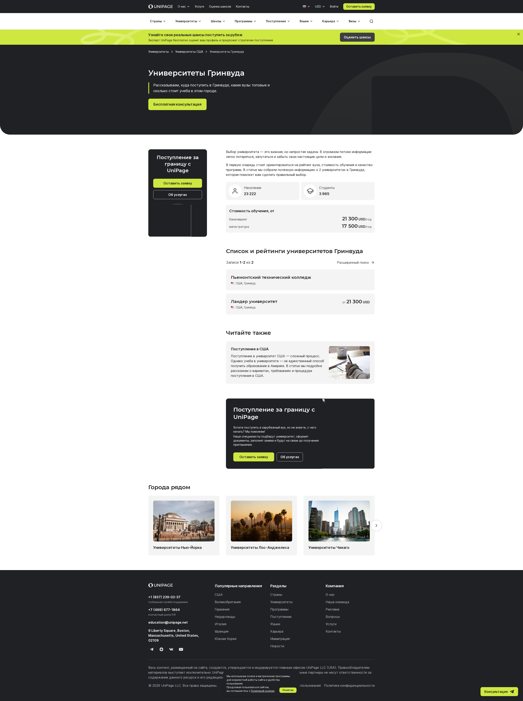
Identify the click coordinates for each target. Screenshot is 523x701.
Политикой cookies (263, 690)
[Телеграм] (151, 649)
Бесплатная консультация (177, 104)
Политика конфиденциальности (349, 685)
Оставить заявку (359, 6)
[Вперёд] (376, 525)
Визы (352, 21)
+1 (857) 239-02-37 (164, 597)
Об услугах (177, 195)
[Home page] (160, 6)
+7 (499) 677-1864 (164, 610)
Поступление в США (250, 349)
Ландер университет (254, 301)
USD (318, 6)
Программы (243, 21)
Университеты (186, 21)
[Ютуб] (181, 649)
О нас (182, 6)
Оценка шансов (220, 6)
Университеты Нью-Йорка (177, 547)
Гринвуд (249, 283)
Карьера (328, 21)
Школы (216, 21)
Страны (156, 21)
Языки (304, 21)
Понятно (288, 690)
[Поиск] (371, 21)
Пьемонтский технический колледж (271, 277)
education (168, 622)
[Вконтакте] (171, 649)
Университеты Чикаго (328, 547)
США (239, 283)
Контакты (242, 6)
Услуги (199, 6)
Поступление (276, 21)
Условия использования (302, 685)
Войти (334, 6)
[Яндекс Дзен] (161, 649)
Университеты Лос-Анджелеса (260, 547)
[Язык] (306, 6)
